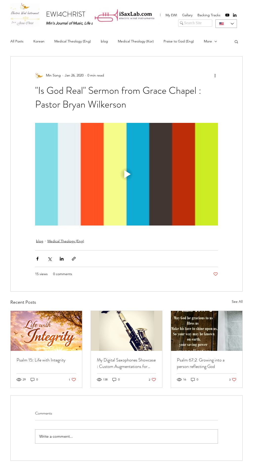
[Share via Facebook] (37, 258)
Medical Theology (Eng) (72, 41)
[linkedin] (234, 15)
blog (104, 41)
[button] (236, 41)
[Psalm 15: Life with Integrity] (46, 331)
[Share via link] (73, 258)
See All (237, 301)
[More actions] (215, 75)
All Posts (16, 41)
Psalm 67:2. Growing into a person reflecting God (201, 363)
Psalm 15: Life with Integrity (41, 360)
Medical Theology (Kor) (136, 41)
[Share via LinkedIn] (61, 258)
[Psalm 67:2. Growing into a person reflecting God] (206, 331)
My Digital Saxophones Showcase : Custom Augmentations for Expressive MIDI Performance (126, 363)
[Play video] (126, 174)
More (208, 41)
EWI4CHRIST (65, 14)
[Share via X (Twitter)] (49, 258)
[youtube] (227, 15)
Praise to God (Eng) (179, 41)
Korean (38, 41)
